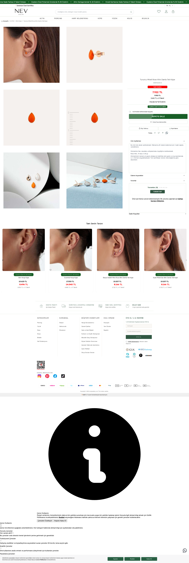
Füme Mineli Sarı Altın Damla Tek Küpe (165, 278)
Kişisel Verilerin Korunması (89, 341)
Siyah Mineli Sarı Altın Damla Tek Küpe (71, 278)
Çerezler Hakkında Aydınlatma (90, 345)
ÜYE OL (138, 337)
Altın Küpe (19, 21)
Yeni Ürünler (107, 326)
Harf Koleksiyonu (42, 341)
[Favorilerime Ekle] (3, 270)
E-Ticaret (88, 394)
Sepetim (106, 330)
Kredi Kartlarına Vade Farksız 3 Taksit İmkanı (91, 2)
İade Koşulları (134, 214)
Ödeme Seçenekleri (137, 175)
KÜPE (100, 18)
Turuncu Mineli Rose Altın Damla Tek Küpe (35, 21)
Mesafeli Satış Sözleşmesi (89, 337)
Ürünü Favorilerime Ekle (159, 122)
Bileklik (39, 337)
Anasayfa (5, 21)
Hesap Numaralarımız (88, 323)
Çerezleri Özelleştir (45, 521)
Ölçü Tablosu (144, 128)
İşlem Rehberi (86, 349)
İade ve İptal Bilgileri (88, 330)
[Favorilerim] (159, 11)
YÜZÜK (114, 18)
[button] (2, 260)
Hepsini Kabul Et (60, 521)
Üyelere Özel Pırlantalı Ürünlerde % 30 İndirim (132, 2)
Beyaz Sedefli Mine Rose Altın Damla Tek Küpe (23, 278)
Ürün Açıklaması (136, 141)
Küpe (38, 330)
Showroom (62, 330)
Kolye (39, 334)
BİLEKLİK (145, 18)
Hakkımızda (62, 326)
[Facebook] (55, 376)
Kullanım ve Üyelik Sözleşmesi (91, 334)
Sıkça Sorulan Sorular (88, 352)
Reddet (62, 517)
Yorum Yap (157, 191)
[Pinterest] (47, 376)
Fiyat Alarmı (174, 128)
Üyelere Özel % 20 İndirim (157, 107)
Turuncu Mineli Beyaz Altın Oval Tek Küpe (118, 278)
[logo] (21, 12)
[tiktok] (63, 376)
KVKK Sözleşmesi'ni (133, 341)
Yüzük (39, 326)
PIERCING (58, 18)
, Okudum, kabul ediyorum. (137, 342)
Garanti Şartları (86, 326)
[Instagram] (39, 376)
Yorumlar (133, 180)
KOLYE (129, 18)
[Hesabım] (166, 11)
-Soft (84, 394)
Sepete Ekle (158, 116)
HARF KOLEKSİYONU (80, 18)
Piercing (39, 323)
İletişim (61, 323)
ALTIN (42, 18)
